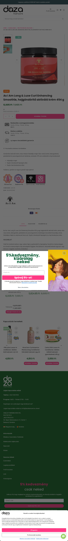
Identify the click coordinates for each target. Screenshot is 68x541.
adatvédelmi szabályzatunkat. (29, 282)
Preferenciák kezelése (34, 535)
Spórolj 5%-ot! (23, 277)
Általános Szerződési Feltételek (27, 538)
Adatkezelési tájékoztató (42, 538)
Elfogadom (34, 530)
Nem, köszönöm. (23, 287)
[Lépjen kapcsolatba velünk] (63, 536)
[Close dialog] (64, 253)
